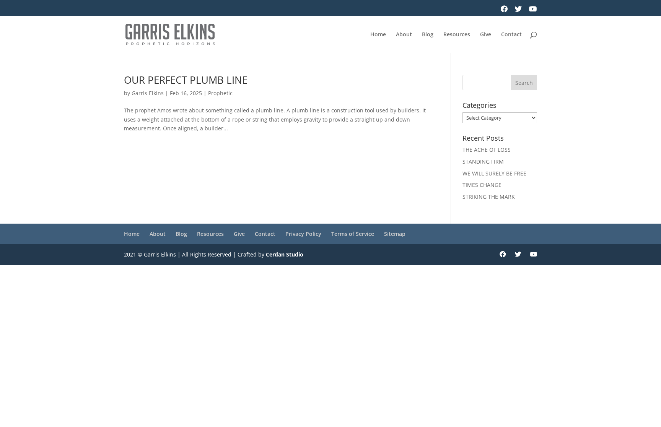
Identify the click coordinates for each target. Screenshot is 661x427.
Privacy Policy (303, 233)
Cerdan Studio (284, 254)
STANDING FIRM (483, 161)
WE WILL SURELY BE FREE (494, 173)
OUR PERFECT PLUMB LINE (185, 80)
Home (378, 35)
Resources (456, 35)
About (404, 35)
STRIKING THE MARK (488, 196)
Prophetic (220, 93)
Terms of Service (352, 233)
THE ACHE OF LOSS (486, 149)
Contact (511, 35)
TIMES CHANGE (481, 184)
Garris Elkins (148, 93)
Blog (427, 35)
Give (485, 35)
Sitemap (394, 233)
